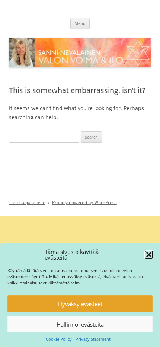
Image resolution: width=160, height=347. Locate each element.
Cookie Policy (59, 339)
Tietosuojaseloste (27, 202)
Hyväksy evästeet (80, 304)
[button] (149, 254)
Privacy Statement (93, 339)
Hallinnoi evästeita (80, 324)
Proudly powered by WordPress (84, 202)
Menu (80, 23)
